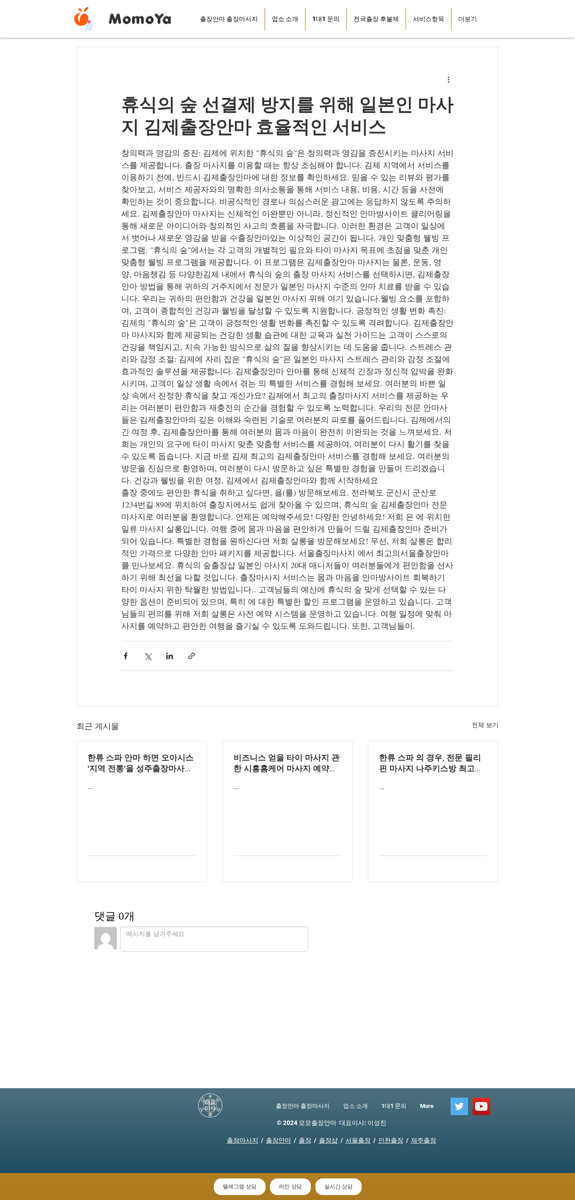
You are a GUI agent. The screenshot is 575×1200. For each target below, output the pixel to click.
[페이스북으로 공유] (125, 656)
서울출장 (358, 1140)
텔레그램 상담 (240, 1186)
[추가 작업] (448, 79)
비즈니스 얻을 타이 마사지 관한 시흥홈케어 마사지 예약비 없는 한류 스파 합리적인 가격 (287, 763)
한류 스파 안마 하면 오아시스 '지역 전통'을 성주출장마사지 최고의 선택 (141, 763)
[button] (376, 19)
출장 (305, 1140)
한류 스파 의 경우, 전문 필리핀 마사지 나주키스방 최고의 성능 (431, 763)
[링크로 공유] (191, 656)
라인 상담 (290, 1186)
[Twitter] (459, 1106)
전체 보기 (485, 724)
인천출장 (390, 1140)
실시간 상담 (338, 1186)
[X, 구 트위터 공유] (147, 656)
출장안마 (278, 1140)
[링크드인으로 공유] (169, 656)
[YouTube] (481, 1106)
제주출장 (423, 1140)
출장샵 (328, 1140)
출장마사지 (242, 1140)
